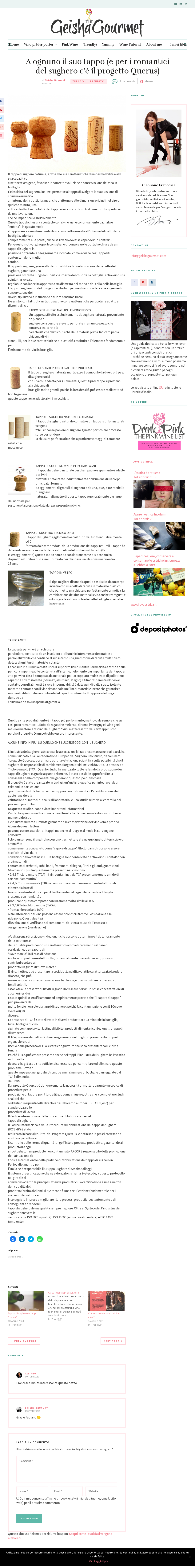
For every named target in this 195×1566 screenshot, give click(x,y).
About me (154, 45)
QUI (161, 387)
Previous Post (25, 1340)
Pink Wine (70, 45)
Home (14, 45)
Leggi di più (101, 1561)
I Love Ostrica (142, 461)
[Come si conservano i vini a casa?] (106, 1301)
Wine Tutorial (130, 45)
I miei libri (178, 45)
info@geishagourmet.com (148, 256)
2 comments (127, 81)
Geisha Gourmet (55, 80)
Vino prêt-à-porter (39, 45)
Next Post (111, 1340)
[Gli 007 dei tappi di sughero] (68, 1306)
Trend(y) (90, 45)
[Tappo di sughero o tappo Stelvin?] (26, 1301)
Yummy (108, 45)
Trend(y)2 (97, 81)
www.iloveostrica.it (144, 604)
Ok (90, 1561)
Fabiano (30, 1373)
